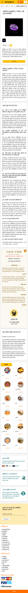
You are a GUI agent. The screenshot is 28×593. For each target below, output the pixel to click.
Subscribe (6, 519)
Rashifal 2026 (5, 546)
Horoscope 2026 (5, 544)
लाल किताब (4, 538)
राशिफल (3, 535)
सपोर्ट (3, 571)
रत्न (12, 6)
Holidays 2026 (5, 549)
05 (8, 45)
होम (1, 6)
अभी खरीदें (14, 591)
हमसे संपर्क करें (4, 560)
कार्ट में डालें (14, 61)
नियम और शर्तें (4, 569)
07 (10, 45)
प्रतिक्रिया (4, 558)
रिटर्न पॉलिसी (4, 567)
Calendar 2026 (5, 547)
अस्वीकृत (3, 556)
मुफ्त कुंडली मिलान (5, 529)
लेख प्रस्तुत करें (5, 542)
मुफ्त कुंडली (4, 531)
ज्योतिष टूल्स (4, 540)
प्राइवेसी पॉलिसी (5, 565)
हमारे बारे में (4, 562)
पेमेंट (2, 564)
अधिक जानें (7, 378)
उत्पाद (7, 6)
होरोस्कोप (3, 533)
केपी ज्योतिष (4, 536)
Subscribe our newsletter (7, 514)
